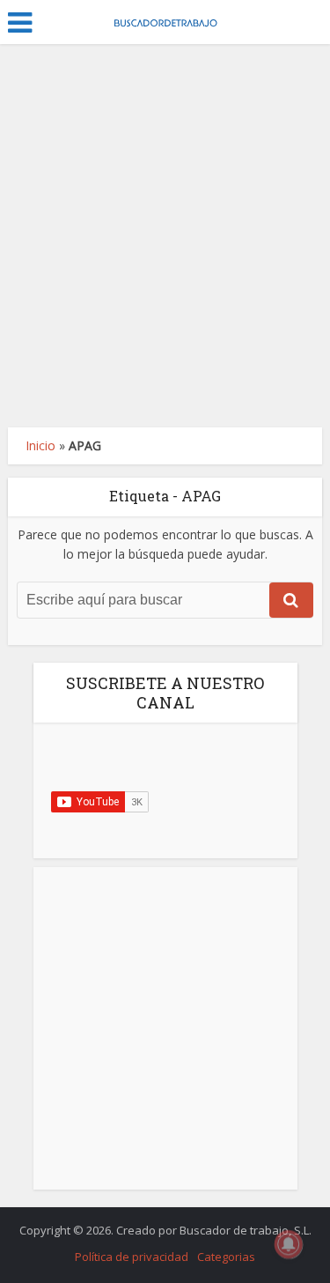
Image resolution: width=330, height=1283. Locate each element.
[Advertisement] (165, 235)
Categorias (226, 1256)
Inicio (40, 445)
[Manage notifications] (289, 1244)
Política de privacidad (131, 1256)
